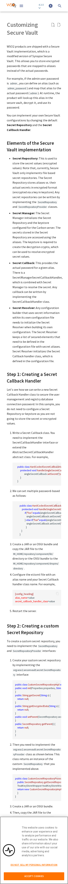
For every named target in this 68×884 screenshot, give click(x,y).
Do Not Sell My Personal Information (34, 864)
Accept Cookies (34, 876)
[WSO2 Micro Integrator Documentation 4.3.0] (11, 5)
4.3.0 (41, 4)
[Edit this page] (59, 24)
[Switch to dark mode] (50, 6)
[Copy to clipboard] (57, 466)
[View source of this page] (53, 24)
